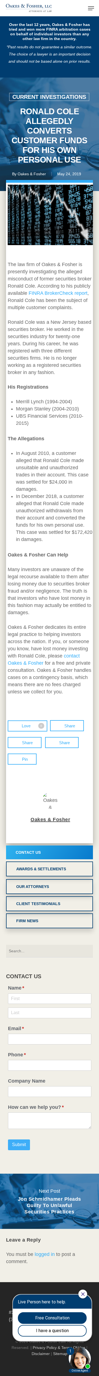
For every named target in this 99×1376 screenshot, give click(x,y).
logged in (45, 1254)
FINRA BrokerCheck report (58, 293)
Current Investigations (49, 97)
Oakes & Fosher (32, 174)
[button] (91, 8)
